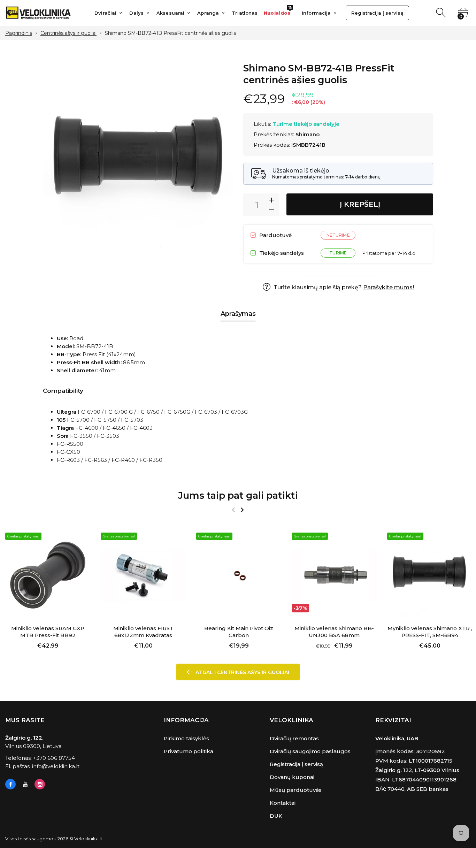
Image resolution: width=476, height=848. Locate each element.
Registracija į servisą (296, 764)
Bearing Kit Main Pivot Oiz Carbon (238, 632)
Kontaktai (282, 803)
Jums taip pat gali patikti (238, 495)
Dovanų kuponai (292, 777)
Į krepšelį (360, 204)
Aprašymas (238, 314)
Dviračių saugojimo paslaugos (310, 751)
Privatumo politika (188, 751)
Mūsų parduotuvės (296, 790)
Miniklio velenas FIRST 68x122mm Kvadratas (143, 632)
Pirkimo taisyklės (186, 738)
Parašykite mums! (388, 287)
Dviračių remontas (294, 738)
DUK (276, 815)
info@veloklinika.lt (55, 766)
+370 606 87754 (54, 758)
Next (242, 510)
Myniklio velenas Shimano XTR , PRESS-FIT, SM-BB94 (429, 632)
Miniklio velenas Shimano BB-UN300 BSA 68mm (334, 632)
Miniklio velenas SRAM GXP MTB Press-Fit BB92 (47, 632)
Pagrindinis (18, 33)
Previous (233, 510)
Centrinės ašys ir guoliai (68, 33)
